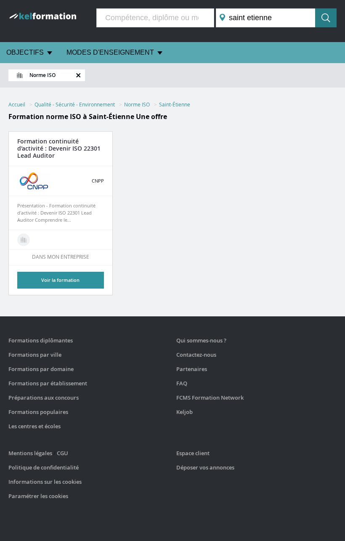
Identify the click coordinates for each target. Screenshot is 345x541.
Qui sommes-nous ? (201, 340)
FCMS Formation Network (210, 397)
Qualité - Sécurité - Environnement (74, 104)
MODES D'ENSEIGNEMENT (110, 52)
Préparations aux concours (43, 397)
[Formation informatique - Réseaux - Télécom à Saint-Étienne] (23, 239)
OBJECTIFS (25, 52)
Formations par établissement (47, 383)
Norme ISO (137, 104)
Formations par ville (34, 354)
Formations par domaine (41, 369)
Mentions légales (30, 453)
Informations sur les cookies (45, 481)
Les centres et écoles (34, 426)
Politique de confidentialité (43, 467)
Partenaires (191, 369)
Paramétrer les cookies (38, 496)
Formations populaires (38, 412)
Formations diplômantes (40, 340)
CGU (62, 453)
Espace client (193, 453)
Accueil (16, 104)
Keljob (184, 412)
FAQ (181, 383)
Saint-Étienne (174, 104)
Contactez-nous (196, 354)
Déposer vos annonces (205, 467)
